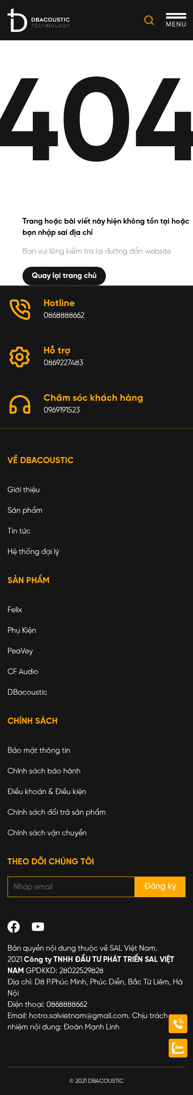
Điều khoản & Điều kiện (46, 792)
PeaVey (20, 651)
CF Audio (22, 672)
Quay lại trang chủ (64, 276)
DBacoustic (27, 693)
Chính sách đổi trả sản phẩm (56, 813)
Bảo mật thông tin (38, 751)
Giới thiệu (23, 490)
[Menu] (176, 20)
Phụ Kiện (21, 631)
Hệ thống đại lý (33, 552)
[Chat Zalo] (178, 1048)
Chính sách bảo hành (44, 771)
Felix (14, 610)
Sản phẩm (25, 511)
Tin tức (18, 531)
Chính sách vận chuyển (47, 833)
